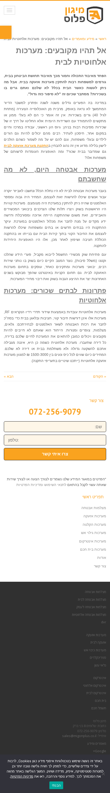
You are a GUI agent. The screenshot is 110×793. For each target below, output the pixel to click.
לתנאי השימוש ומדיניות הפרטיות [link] (41, 484)
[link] (6, 32)
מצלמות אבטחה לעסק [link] (91, 607)
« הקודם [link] (99, 376)
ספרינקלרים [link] (98, 657)
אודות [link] (101, 557)
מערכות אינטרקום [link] (92, 541)
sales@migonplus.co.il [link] (79, 735)
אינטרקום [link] (99, 677)
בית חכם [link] (100, 700)
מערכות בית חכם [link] (93, 549)
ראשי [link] (102, 39)
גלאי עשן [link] (100, 665)
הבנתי (56, 785)
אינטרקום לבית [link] (96, 693)
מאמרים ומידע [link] (96, 743)
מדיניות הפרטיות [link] (21, 776)
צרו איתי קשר (55, 454)
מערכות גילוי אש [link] (93, 532)
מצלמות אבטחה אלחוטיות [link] (89, 614)
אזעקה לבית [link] (98, 642)
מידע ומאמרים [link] (83, 39)
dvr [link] (103, 622)
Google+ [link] (99, 751)
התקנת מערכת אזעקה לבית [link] (26, 146)
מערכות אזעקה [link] (94, 516)
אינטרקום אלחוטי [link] (94, 685)
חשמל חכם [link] (98, 708)
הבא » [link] (9, 376)
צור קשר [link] (100, 566)
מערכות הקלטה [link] (94, 524)
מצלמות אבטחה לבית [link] (92, 599)
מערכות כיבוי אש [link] (95, 650)
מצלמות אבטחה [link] (93, 507)
